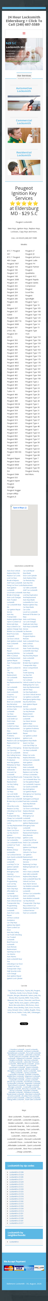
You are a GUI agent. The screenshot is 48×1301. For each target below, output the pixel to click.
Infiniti (36, 998)
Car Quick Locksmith (30, 787)
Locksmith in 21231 (16, 1216)
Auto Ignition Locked (14, 641)
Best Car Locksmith (14, 702)
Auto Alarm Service (30, 884)
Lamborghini (34, 1003)
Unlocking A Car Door (15, 964)
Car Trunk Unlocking (14, 935)
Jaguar (26, 1003)
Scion (31, 1007)
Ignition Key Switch (13, 925)
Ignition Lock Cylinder (15, 978)
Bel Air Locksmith (31, 1069)
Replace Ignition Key (30, 605)
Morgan (17, 995)
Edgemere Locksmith (32, 1076)
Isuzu (21, 1003)
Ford (13, 990)
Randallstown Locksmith (16, 1053)
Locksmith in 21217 (16, 1223)
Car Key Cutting (12, 784)
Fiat (16, 1000)
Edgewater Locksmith (32, 1083)
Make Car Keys (28, 646)
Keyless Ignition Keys (14, 619)
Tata (9, 990)
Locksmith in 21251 (16, 1213)
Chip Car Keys (12, 828)
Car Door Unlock (13, 639)
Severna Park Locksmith (15, 1098)
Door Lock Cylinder (30, 576)
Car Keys (10, 791)
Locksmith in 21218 (16, 1196)
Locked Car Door (13, 966)
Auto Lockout (28, 643)
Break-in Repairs (13, 580)
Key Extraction (12, 704)
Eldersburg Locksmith (16, 1078)
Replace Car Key (13, 808)
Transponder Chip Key (31, 777)
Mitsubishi (24, 995)
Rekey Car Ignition (13, 738)
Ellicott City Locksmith (15, 1082)
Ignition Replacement (30, 823)
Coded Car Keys (13, 726)
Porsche (37, 1007)
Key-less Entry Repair (30, 656)
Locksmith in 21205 (16, 1177)
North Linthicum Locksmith (19, 1057)
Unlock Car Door (29, 881)
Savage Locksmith (32, 1085)
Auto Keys (26, 592)
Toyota (27, 990)
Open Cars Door (13, 830)
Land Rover (36, 1000)
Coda (24, 1012)
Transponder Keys (29, 665)
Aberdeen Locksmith (32, 1094)
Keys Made (27, 573)
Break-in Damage (13, 595)
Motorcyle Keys (12, 624)
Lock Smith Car (12, 719)
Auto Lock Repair (29, 821)
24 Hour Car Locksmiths (31, 893)
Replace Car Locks (13, 576)
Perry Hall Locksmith (33, 1053)
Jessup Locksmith (31, 1080)
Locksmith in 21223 (16, 1192)
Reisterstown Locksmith (15, 1094)
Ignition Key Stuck (13, 796)
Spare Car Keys (28, 743)
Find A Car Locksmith (30, 842)
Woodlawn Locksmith (16, 1055)
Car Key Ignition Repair (31, 782)
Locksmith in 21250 (16, 1206)
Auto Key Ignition (13, 762)
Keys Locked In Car (14, 626)
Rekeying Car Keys (13, 765)
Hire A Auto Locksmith (31, 872)
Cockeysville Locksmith (15, 1083)
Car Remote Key (29, 580)
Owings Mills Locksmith (15, 1099)
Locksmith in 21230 (16, 1209)
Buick (11, 1005)
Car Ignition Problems (31, 728)
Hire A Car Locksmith (14, 799)
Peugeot (37, 990)
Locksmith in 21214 (16, 1211)
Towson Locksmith (32, 1078)
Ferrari (14, 1012)
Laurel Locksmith (31, 1049)
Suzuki (19, 993)
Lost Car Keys (12, 578)
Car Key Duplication (30, 692)
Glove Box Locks (13, 806)
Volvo (21, 1010)
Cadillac (26, 1010)
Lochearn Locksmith (31, 1051)
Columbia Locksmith (17, 1049)
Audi (9, 1012)
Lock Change (11, 973)
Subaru (31, 995)
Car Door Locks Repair (31, 808)
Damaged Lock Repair (31, 799)
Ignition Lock (27, 738)
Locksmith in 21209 (16, 1218)
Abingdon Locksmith (14, 1071)
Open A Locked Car (14, 622)
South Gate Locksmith (33, 1099)
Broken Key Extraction (31, 748)
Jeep (36, 995)
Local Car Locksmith (30, 612)
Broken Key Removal (14, 707)
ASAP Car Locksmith (30, 590)
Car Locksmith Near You (31, 779)
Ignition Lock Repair (30, 847)
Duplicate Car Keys (14, 838)
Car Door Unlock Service (32, 694)
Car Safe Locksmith (30, 588)
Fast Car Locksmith (30, 913)
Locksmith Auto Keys (30, 651)
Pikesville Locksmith (16, 1092)
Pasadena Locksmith (31, 1092)
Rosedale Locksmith (16, 1051)
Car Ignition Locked (30, 736)
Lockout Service (28, 910)
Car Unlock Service (29, 830)
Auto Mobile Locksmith (31, 898)
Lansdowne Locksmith (17, 1067)
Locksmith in (14, 1242)
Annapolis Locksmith (16, 1069)
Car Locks (26, 609)
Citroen (20, 1000)
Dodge (35, 993)
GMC (29, 1012)
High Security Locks (14, 971)
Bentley (21, 1007)
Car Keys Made (28, 607)
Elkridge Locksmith (15, 1087)
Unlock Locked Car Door (32, 682)
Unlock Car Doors (13, 876)
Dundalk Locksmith (14, 1089)
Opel (26, 1007)
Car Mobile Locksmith (31, 886)
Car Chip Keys (12, 923)
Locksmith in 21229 (16, 1182)
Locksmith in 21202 (16, 1201)
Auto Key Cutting (13, 932)
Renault (15, 1010)
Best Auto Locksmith (30, 770)
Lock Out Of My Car (30, 745)
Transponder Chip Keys (31, 903)
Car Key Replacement (14, 825)
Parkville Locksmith (32, 1074)
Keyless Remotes (29, 758)
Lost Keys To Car (13, 864)
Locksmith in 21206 (16, 1172)
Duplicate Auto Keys (30, 624)
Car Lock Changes (29, 622)
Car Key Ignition (12, 896)
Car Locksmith (28, 653)
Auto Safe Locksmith (30, 874)
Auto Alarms (11, 957)
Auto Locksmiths (29, 896)
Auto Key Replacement (31, 687)
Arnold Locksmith (14, 1096)
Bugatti (32, 1010)
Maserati (11, 1000)
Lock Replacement (13, 658)
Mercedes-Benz (19, 1005)
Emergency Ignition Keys (31, 699)
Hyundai (21, 998)
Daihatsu (13, 993)
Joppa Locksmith (32, 1067)
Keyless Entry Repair (30, 876)
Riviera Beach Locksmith (16, 1085)
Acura (24, 993)
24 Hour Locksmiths (30, 774)
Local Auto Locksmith (14, 592)
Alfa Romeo (30, 1005)
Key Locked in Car (29, 906)
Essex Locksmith (30, 1065)
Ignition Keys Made (30, 741)
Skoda (16, 1003)
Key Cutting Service (14, 755)
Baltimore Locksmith (16, 1283)
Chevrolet (27, 1000)
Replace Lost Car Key (30, 772)
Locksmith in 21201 (16, 1221)
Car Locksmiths (12, 840)
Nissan (29, 993)
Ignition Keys (27, 724)
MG (32, 990)
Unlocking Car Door (14, 811)
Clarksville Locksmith (16, 1080)
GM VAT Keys (27, 690)
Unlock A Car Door (30, 852)
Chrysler (10, 995)
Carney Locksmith (30, 1073)
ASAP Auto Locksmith (14, 583)
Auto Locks (27, 845)
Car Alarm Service (29, 721)
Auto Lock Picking (29, 619)
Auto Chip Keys (12, 889)
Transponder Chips (14, 969)
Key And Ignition (29, 789)
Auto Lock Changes (14, 597)
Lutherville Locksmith (32, 1055)
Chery (38, 1010)
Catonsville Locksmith (16, 1074)
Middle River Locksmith (15, 1076)
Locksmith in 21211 (16, 1179)
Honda (23, 1015)
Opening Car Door (13, 952)
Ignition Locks (28, 838)
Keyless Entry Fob (13, 573)
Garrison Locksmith (31, 1060)
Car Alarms (11, 954)
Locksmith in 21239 (16, 1189)
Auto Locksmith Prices (31, 641)
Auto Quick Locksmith (15, 857)
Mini (16, 998)
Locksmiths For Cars (30, 602)
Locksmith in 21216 (16, 1194)
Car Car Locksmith (13, 753)
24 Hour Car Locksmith (31, 760)
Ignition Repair (12, 660)
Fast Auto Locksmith (30, 801)
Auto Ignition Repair (14, 976)
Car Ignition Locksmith (31, 697)
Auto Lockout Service (30, 726)
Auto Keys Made (29, 600)
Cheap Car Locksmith (14, 818)
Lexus (10, 1010)
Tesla (32, 998)
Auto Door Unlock (13, 571)
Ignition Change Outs (14, 629)
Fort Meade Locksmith (32, 1082)
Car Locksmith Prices (14, 842)
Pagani (11, 1003)
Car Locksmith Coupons (31, 784)
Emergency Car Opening (32, 794)
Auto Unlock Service (14, 901)
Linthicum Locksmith (32, 1098)
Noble (19, 1012)
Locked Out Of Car (29, 840)
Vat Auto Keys (28, 796)
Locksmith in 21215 (16, 1184)
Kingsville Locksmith (30, 1090)
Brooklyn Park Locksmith (30, 1096)
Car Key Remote (29, 901)
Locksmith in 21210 (16, 1199)
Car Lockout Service (14, 855)
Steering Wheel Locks (14, 777)
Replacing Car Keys (30, 864)
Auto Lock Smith (13, 898)
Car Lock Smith (12, 794)
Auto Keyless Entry (29, 578)
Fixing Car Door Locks (15, 585)
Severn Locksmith (29, 1071)
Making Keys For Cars (30, 685)
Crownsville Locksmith (31, 1087)
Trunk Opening (28, 673)
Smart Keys (27, 850)
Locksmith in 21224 (16, 1175)
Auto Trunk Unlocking (31, 648)
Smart (16, 1007)
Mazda (11, 998)
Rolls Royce (20, 990)
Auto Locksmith (28, 767)
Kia (39, 995)
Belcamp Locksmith (29, 1089)
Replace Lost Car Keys (15, 741)
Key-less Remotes (29, 702)
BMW (27, 998)
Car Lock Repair (28, 571)
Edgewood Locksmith (24, 1058)
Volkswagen (35, 1012)
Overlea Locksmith (16, 1062)
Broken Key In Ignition (31, 663)
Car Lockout (27, 680)
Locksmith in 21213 (16, 1204)
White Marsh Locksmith (25, 1064)
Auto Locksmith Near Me (32, 879)
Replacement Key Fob (31, 908)
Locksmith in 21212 (16, 1187)
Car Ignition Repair (29, 791)
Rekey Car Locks (29, 755)
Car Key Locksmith (29, 709)
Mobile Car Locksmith (15, 631)
